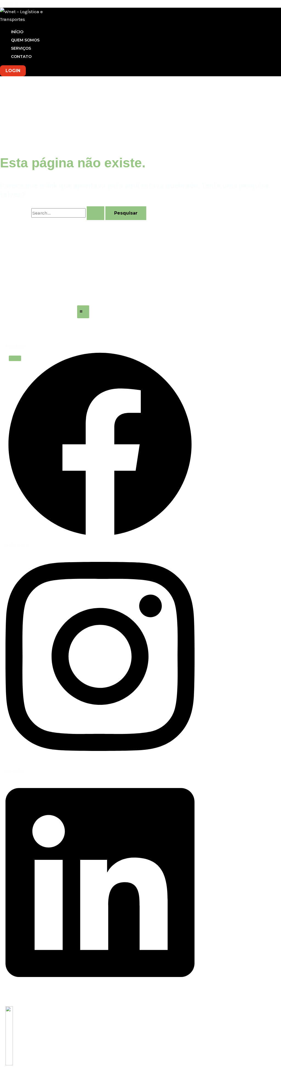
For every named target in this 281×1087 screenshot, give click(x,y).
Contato (21, 56)
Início (17, 31)
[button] (13, 70)
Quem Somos (25, 40)
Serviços (21, 48)
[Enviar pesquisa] (95, 213)
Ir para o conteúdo (19, 4)
